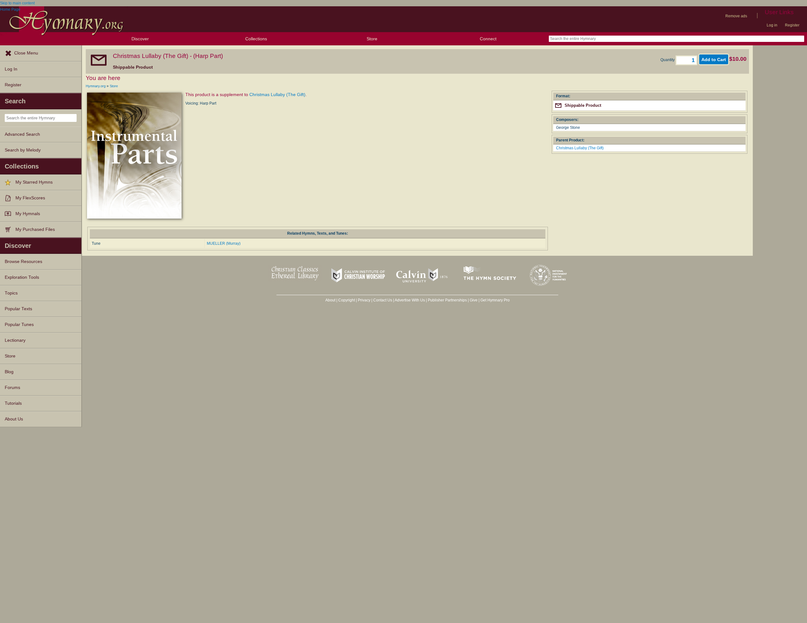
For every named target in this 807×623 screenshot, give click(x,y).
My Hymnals (27, 213)
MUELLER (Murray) (224, 243)
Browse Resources (23, 261)
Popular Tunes (19, 324)
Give (474, 300)
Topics (11, 293)
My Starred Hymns (34, 182)
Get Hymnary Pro (495, 300)
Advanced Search (22, 134)
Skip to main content (17, 3)
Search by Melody (23, 150)
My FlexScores (30, 198)
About (330, 300)
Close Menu (26, 53)
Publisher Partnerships (447, 300)
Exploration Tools (22, 277)
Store (372, 38)
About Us (14, 419)
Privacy (364, 300)
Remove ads (736, 16)
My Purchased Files (35, 229)
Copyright (346, 300)
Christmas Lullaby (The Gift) (277, 94)
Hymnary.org (96, 86)
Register (792, 25)
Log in (772, 25)
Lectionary (15, 340)
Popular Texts (18, 308)
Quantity (668, 60)
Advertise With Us (410, 300)
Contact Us (382, 300)
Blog (9, 371)
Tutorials (13, 403)
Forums (12, 387)
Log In (11, 69)
